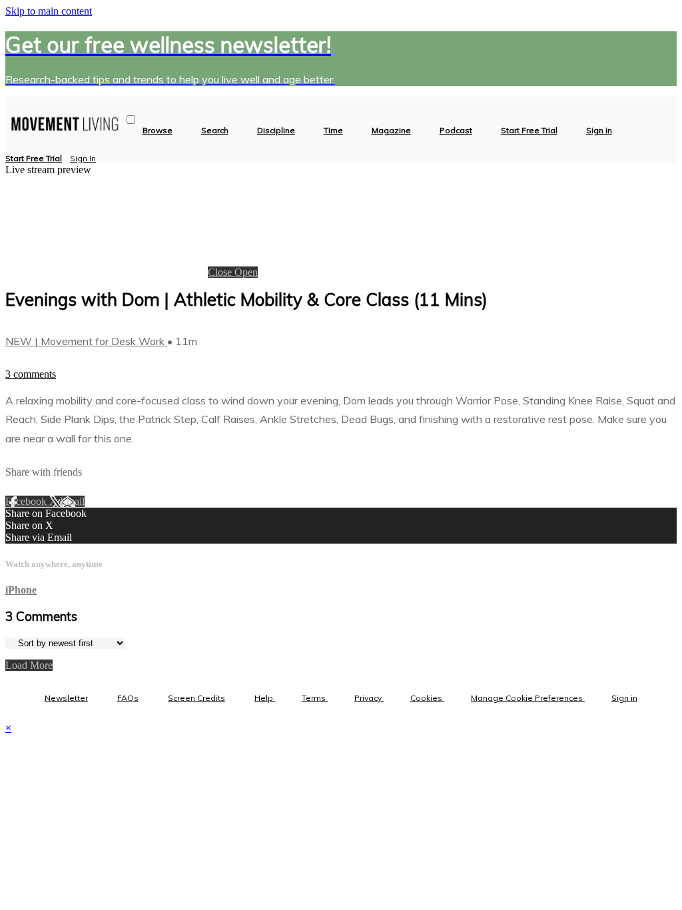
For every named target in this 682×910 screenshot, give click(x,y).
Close (221, 272)
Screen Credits (196, 698)
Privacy (369, 698)
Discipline (276, 131)
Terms (315, 698)
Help (264, 698)
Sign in (599, 131)
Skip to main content (48, 11)
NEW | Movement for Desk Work (86, 341)
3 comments (30, 374)
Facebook (27, 501)
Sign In (83, 158)
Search (214, 131)
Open (246, 272)
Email (72, 501)
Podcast (456, 131)
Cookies (427, 698)
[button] (131, 119)
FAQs (128, 698)
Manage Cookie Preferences (528, 698)
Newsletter (66, 698)
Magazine (391, 131)
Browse (157, 131)
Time (333, 131)
